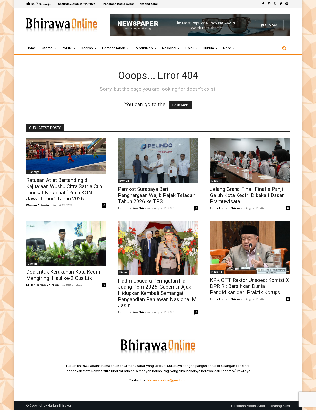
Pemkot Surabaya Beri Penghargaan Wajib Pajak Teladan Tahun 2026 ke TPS (156, 195)
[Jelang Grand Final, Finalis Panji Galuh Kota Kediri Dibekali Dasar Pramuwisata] (250, 160)
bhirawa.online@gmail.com (167, 380)
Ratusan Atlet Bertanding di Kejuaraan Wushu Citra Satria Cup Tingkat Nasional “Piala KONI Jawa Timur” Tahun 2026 (64, 189)
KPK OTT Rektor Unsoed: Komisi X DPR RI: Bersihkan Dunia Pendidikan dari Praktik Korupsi (249, 286)
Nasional (217, 271)
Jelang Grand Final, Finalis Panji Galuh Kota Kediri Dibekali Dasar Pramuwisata (247, 195)
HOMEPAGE (180, 105)
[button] (284, 48)
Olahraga (33, 172)
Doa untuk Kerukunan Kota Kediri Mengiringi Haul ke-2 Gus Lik (63, 275)
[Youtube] (287, 4)
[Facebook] (263, 4)
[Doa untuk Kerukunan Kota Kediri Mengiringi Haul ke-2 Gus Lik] (66, 243)
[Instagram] (269, 4)
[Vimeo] (281, 4)
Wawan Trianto (37, 205)
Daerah (215, 180)
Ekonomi (124, 180)
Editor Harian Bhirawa (134, 208)
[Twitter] (275, 4)
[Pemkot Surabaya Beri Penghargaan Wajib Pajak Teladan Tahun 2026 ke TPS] (158, 160)
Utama (123, 272)
